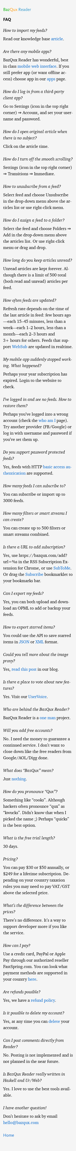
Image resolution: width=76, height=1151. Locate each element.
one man (48, 717)
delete (54, 1021)
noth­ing (19, 779)
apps (51, 79)
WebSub (19, 346)
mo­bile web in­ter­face (37, 66)
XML (39, 642)
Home (8, 1135)
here (32, 979)
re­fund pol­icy (43, 1000)
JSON (24, 642)
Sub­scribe (34, 574)
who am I (47, 420)
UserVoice (37, 696)
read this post (24, 669)
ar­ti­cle (57, 39)
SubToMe (61, 568)
